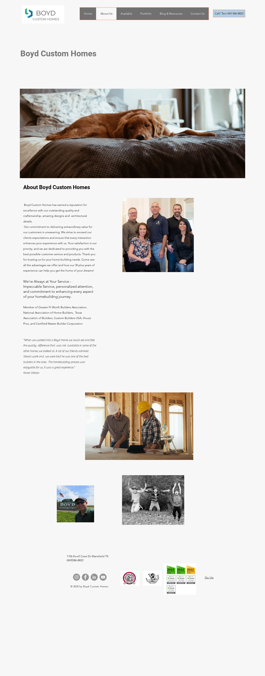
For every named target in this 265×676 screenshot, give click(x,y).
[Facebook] (85, 577)
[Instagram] (76, 577)
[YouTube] (103, 577)
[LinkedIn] (94, 577)
